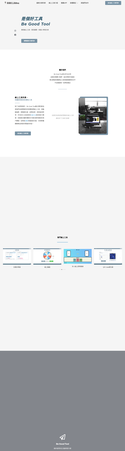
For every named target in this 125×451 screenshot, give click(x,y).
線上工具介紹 (53, 3)
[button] (5, 258)
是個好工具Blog (13, 3)
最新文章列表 (41, 3)
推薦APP (64, 3)
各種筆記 (73, 3)
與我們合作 (85, 3)
